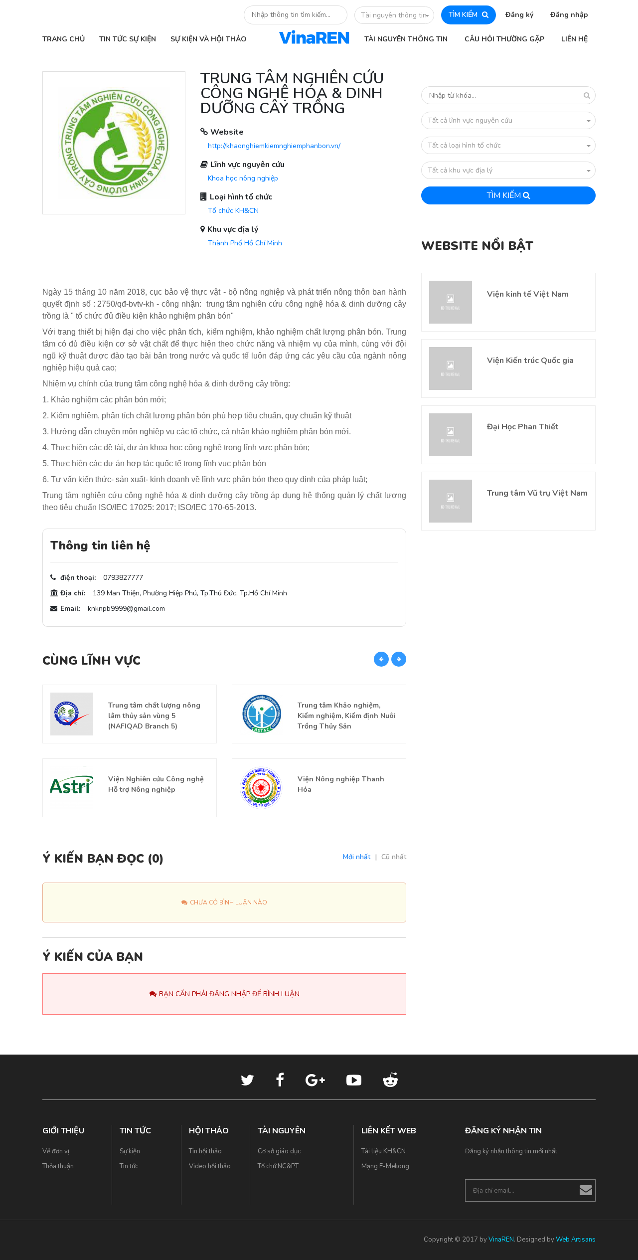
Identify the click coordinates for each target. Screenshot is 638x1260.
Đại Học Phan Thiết (523, 426)
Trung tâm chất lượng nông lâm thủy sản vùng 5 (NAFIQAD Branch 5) (154, 716)
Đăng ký (519, 14)
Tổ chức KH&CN (233, 210)
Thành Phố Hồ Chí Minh (245, 243)
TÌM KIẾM (464, 14)
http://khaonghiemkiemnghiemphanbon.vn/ (274, 146)
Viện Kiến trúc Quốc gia (530, 360)
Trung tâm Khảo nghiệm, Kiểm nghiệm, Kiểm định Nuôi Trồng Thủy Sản (347, 716)
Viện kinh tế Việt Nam (528, 294)
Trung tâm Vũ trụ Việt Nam (537, 493)
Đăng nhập (569, 14)
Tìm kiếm (505, 195)
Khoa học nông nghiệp (243, 178)
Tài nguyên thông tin (394, 15)
